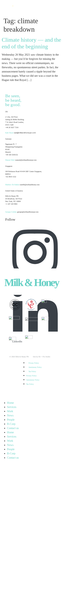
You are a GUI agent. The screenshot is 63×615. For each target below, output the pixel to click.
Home (10, 402)
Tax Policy (32, 371)
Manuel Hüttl (10, 160)
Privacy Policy (34, 363)
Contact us (13, 428)
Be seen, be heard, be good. (13, 100)
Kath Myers (9, 133)
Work (10, 411)
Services (11, 406)
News (10, 415)
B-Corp (11, 423)
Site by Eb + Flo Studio (39, 357)
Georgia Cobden (11, 212)
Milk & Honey (31, 282)
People (11, 419)
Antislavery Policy (35, 367)
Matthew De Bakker (12, 185)
